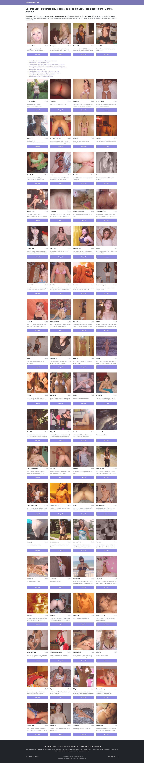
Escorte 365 (33, 2)
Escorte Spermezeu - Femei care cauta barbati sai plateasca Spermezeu (48, 67)
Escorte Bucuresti (78, 756)
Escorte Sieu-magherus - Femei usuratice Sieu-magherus (44, 71)
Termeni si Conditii (68, 756)
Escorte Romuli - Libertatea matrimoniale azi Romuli (42, 61)
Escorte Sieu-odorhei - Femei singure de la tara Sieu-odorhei (45, 73)
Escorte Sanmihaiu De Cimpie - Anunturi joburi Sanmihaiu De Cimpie (47, 66)
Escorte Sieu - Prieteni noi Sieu (37, 69)
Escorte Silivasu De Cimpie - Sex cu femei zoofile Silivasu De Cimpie (46, 64)
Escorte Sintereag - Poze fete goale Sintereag (41, 76)
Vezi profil (37, 54)
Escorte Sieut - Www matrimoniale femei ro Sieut (42, 74)
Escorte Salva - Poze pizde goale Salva (39, 62)
